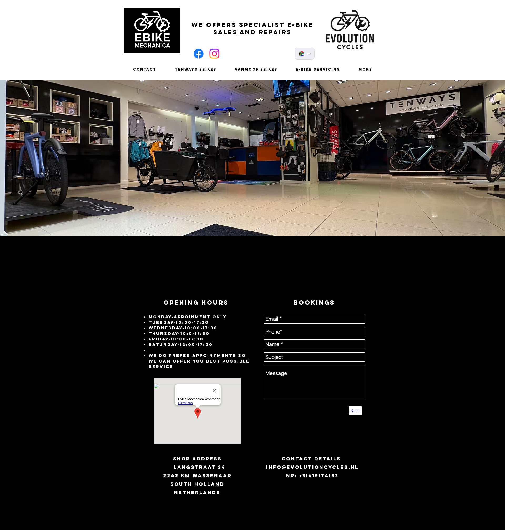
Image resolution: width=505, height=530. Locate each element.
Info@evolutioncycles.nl (312, 467)
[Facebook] (198, 53)
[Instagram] (214, 53)
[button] (252, 158)
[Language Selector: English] (305, 54)
